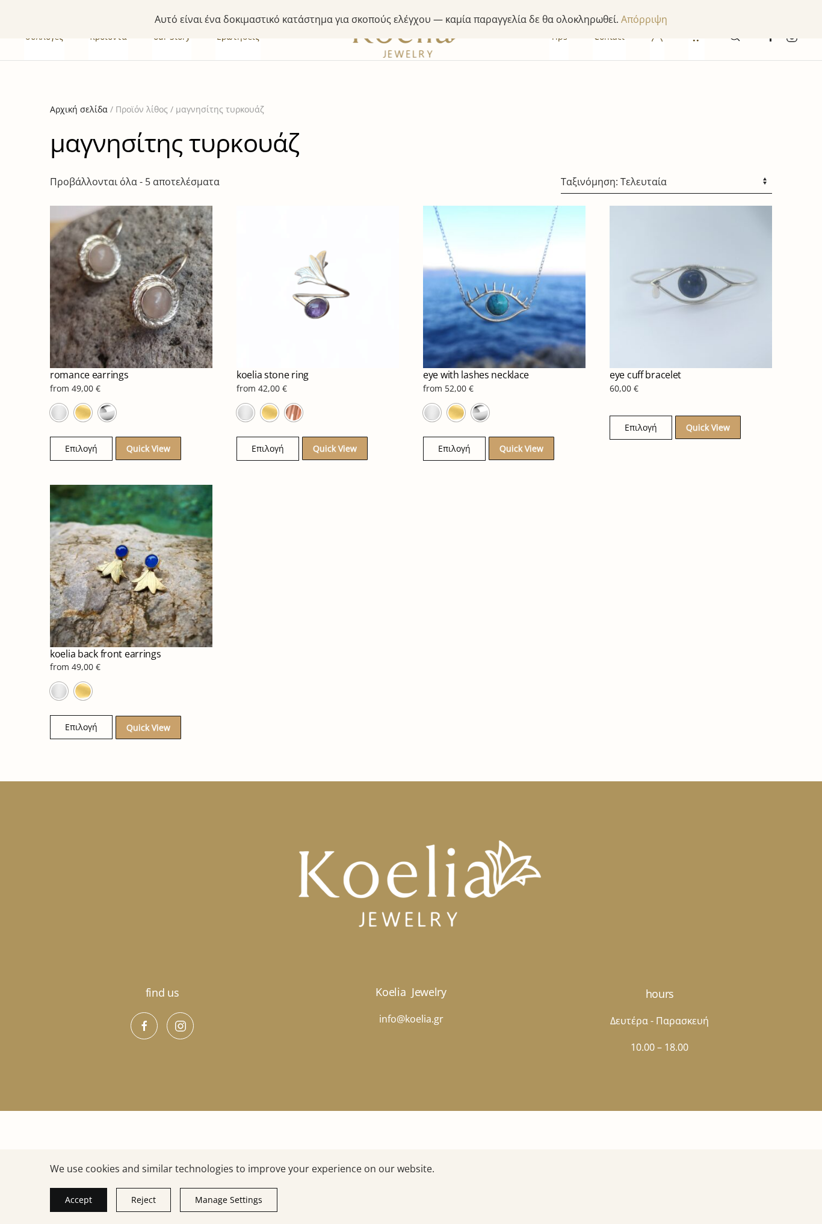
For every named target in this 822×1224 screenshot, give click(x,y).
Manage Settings (228, 1199)
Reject (143, 1199)
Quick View (148, 448)
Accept (78, 1199)
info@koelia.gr (411, 1019)
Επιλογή (81, 448)
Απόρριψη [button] (644, 19)
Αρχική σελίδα (79, 109)
